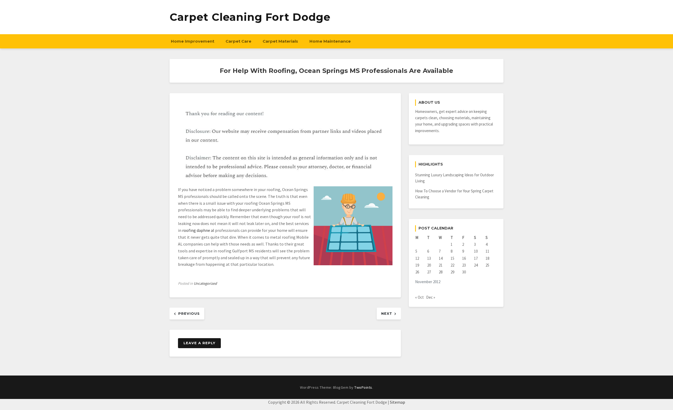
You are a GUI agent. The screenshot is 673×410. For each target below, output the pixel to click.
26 (417, 271)
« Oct (419, 297)
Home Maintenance (330, 41)
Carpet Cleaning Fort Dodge (250, 17)
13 (429, 258)
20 (429, 265)
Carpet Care (238, 41)
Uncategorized (205, 283)
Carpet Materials (280, 41)
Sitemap (397, 402)
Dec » (430, 297)
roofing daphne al (198, 230)
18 (487, 258)
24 (476, 265)
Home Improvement (192, 41)
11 (487, 251)
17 (476, 258)
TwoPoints (363, 387)
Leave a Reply (199, 343)
